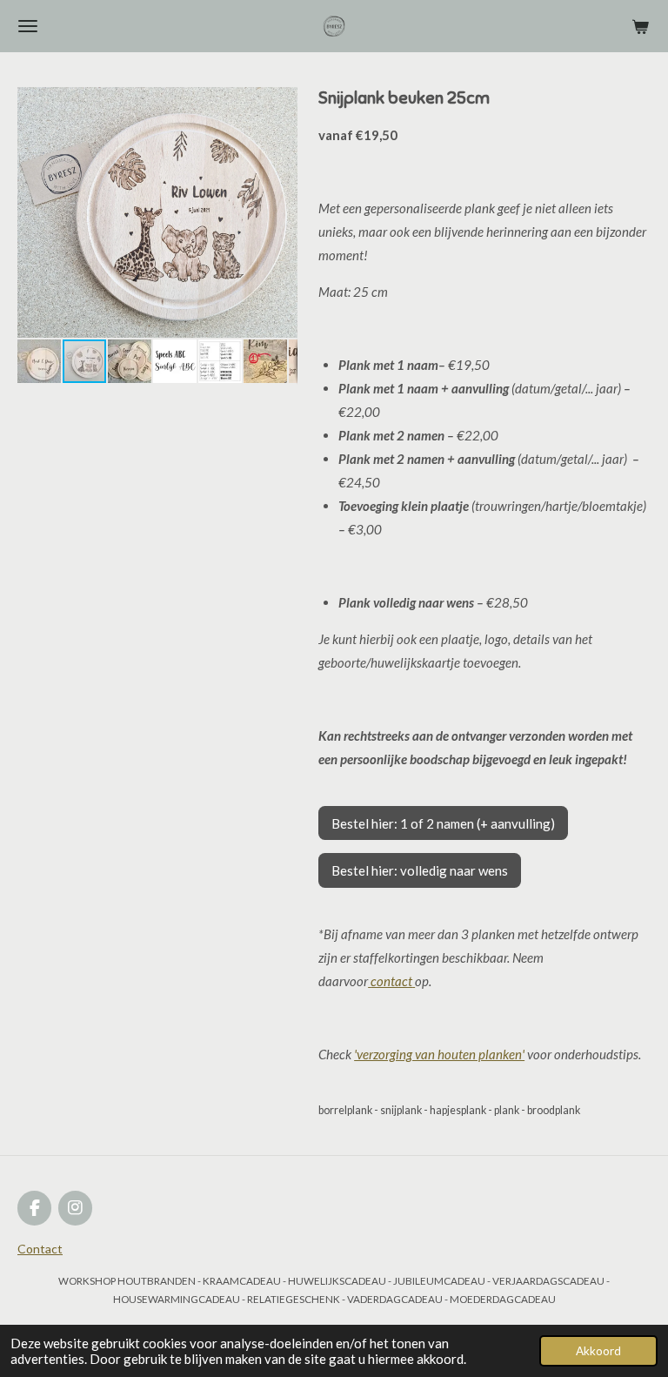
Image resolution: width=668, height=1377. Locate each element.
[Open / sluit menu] (28, 26)
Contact (40, 1248)
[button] (282, 103)
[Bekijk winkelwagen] (640, 26)
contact (391, 981)
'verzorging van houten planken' (439, 1054)
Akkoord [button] (598, 1351)
